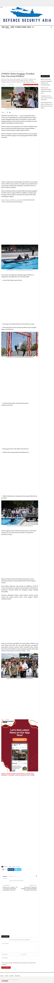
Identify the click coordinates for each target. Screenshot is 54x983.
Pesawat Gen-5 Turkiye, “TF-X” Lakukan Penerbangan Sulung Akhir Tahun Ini (10, 889)
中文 (33, 27)
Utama (3, 27)
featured (5, 866)
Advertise (11, 975)
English (29, 27)
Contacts (6, 975)
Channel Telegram (21, 27)
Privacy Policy (17, 975)
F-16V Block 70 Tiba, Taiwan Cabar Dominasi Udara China (47, 97)
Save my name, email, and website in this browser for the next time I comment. (19, 963)
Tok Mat (18, 866)
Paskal (10, 866)
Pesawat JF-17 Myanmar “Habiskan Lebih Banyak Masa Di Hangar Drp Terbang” (29, 889)
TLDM (14, 866)
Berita (7, 27)
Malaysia (36, 84)
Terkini (12, 27)
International (30, 84)
